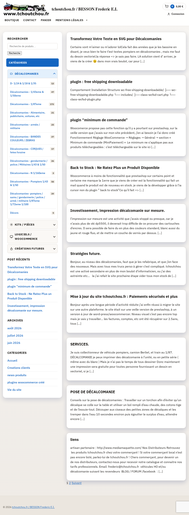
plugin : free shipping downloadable (101, 81)
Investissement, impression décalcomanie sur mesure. (117, 210)
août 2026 (14, 328)
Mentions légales (69, 20)
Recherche (14, 53)
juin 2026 (13, 343)
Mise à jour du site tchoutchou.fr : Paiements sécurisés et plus (124, 296)
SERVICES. (79, 344)
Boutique (12, 20)
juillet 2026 (15, 335)
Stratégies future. (85, 253)
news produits (16, 375)
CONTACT (29, 20)
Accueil (12, 360)
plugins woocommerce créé (25, 382)
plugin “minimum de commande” (99, 119)
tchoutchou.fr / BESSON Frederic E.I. (85, 9)
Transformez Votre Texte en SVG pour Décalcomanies (115, 38)
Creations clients (18, 368)
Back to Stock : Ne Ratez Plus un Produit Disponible (114, 167)
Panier (46, 20)
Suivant (77, 483)
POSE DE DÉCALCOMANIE (92, 391)
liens (74, 439)
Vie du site (14, 390)
